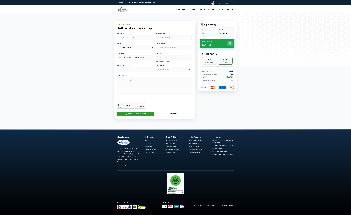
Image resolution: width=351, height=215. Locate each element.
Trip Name (120, 53)
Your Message (122, 75)
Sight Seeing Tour (194, 146)
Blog (146, 140)
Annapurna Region (171, 140)
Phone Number (160, 43)
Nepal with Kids (194, 143)
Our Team (148, 143)
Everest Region (171, 143)
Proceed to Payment (137, 114)
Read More (120, 166)
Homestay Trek (171, 152)
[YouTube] (127, 3)
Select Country (160, 65)
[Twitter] (129, 3)
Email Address (160, 33)
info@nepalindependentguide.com (222, 154)
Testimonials (149, 146)
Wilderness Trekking (172, 149)
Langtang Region (171, 146)
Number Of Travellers (124, 65)
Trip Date (159, 53)
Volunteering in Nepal (195, 149)
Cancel (173, 114)
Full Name (120, 33)
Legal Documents (150, 152)
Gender (119, 43)
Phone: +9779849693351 (220, 151)
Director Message (150, 149)
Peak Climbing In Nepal (196, 140)
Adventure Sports (194, 152)
